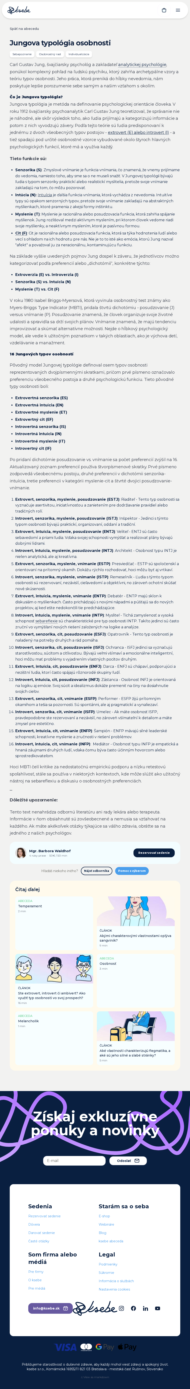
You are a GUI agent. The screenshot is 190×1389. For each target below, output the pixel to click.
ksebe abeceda (111, 1241)
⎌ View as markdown (95, 1377)
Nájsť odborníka (96, 871)
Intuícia (45, 195)
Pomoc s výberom (132, 871)
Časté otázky (38, 1241)
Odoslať (124, 1161)
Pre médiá (36, 1288)
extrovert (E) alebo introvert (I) (138, 132)
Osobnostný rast (50, 54)
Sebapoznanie (22, 54)
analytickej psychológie (142, 64)
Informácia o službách (116, 1281)
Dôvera (34, 1224)
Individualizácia (79, 54)
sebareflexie (46, 621)
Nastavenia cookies (114, 1289)
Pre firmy (36, 1272)
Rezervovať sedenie (154, 852)
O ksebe (35, 1280)
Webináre (106, 1224)
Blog (102, 1233)
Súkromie (106, 1273)
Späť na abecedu (24, 29)
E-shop (104, 1216)
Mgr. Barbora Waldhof (50, 851)
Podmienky (108, 1264)
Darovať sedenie (41, 1233)
